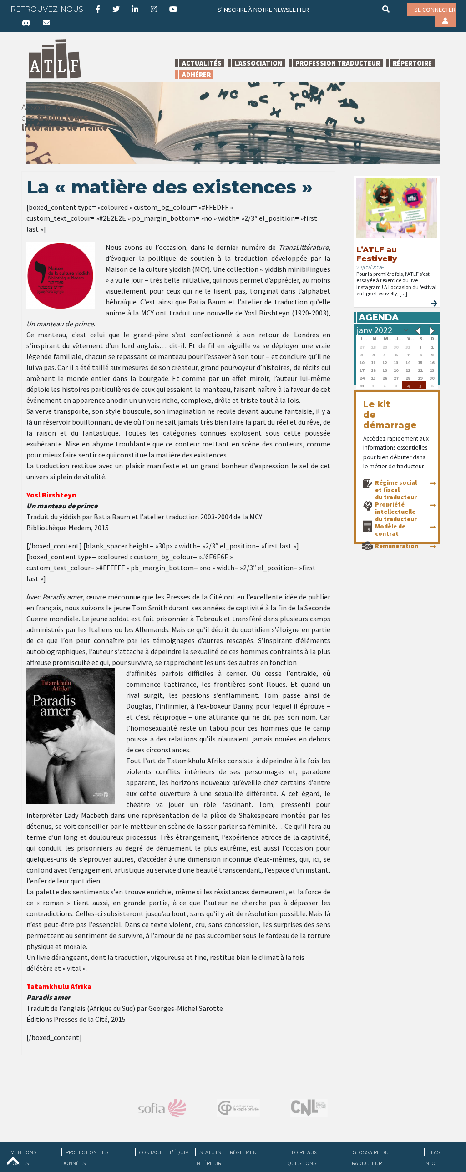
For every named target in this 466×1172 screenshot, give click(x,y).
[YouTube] (173, 9)
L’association (258, 63)
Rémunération (396, 546)
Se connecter (435, 9)
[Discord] (25, 22)
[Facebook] (98, 9)
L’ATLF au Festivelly (376, 254)
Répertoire (412, 63)
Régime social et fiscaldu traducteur (396, 489)
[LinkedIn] (135, 9)
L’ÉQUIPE (181, 1152)
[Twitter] (116, 9)
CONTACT (150, 1152)
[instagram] (154, 9)
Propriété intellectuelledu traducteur (396, 511)
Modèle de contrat (390, 530)
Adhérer (196, 74)
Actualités (202, 63)
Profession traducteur (337, 63)
